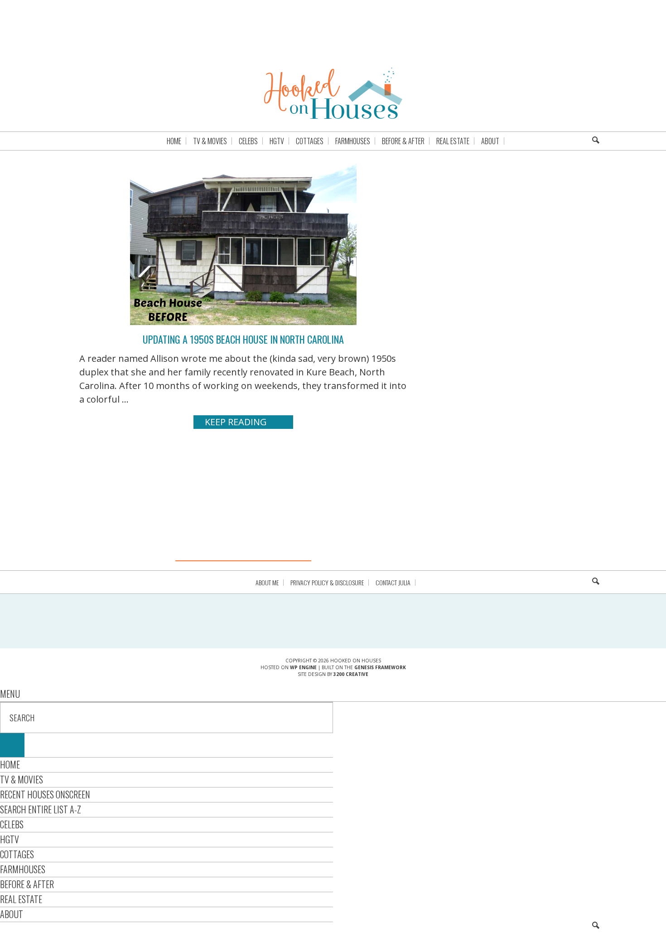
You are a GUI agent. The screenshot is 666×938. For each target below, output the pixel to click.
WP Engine (303, 667)
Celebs (12, 824)
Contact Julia (393, 582)
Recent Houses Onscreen (45, 794)
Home (10, 764)
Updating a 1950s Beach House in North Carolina (243, 339)
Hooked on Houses (333, 93)
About (11, 914)
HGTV (9, 839)
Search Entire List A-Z (40, 809)
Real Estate (21, 899)
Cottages (17, 854)
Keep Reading (236, 422)
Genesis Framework (380, 667)
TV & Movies (21, 779)
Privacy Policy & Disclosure (327, 582)
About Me (267, 582)
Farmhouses (22, 869)
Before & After (27, 884)
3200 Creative (350, 674)
